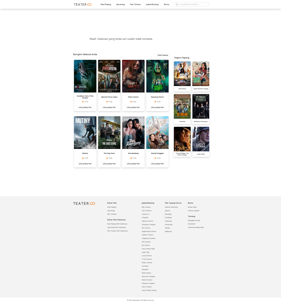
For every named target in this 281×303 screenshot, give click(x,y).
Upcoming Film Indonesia (116, 227)
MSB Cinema (146, 273)
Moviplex (145, 269)
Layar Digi (145, 252)
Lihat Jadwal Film (85, 107)
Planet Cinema (147, 280)
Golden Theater (147, 235)
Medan (167, 228)
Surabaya (168, 217)
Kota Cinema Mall (148, 249)
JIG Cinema (146, 245)
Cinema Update (193, 211)
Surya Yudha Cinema (149, 290)
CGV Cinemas (146, 211)
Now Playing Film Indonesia (117, 224)
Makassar (168, 231)
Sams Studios (147, 287)
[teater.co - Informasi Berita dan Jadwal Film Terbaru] (82, 4)
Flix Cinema (146, 228)
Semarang (168, 224)
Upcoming (120, 4)
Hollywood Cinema (148, 238)
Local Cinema (146, 256)
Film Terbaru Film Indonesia (117, 231)
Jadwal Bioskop (152, 4)
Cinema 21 (145, 214)
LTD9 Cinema (147, 259)
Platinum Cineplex (148, 283)
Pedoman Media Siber (196, 227)
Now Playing (106, 4)
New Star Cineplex (148, 276)
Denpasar (168, 221)
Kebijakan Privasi (194, 220)
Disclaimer (191, 224)
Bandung (168, 214)
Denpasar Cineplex (149, 224)
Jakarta (167, 211)
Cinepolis (145, 217)
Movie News (192, 207)
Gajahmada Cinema (149, 231)
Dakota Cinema (147, 221)
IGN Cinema (146, 242)
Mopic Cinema (147, 262)
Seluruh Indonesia (171, 207)
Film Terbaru (135, 4)
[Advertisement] (191, 173)
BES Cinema (146, 207)
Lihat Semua (163, 55)
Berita (166, 4)
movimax (145, 266)
